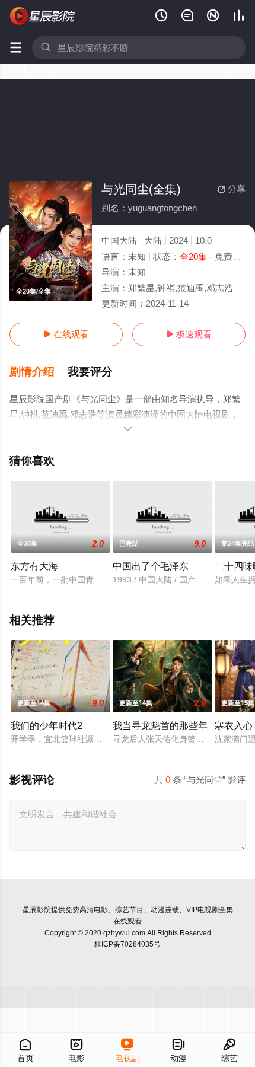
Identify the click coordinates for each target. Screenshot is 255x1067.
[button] (38, 371)
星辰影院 (37, 910)
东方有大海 (34, 565)
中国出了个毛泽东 (151, 565)
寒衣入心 (234, 725)
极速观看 (189, 334)
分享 (232, 189)
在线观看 (66, 334)
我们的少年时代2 (46, 725)
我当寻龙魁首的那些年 (160, 725)
